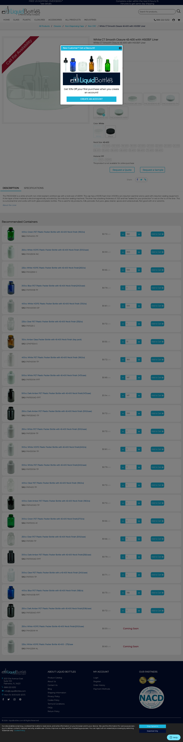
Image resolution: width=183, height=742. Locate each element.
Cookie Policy (19, 730)
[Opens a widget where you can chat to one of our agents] (174, 738)
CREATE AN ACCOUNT (91, 99)
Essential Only (152, 731)
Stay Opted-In (152, 726)
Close (120, 48)
